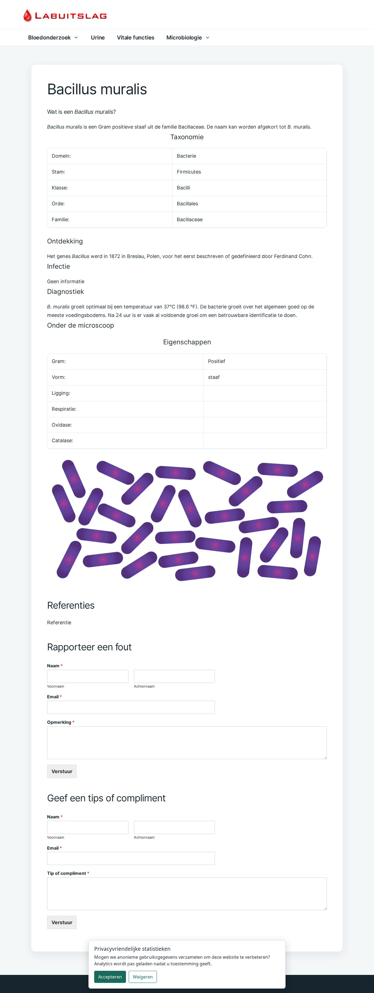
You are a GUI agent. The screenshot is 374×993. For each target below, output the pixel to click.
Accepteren (110, 977)
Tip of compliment (68, 873)
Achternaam (144, 686)
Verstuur (61, 771)
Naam (55, 665)
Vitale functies (135, 37)
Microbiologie (184, 37)
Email (54, 696)
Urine (98, 37)
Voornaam (55, 686)
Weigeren (143, 977)
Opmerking (60, 722)
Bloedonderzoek (49, 37)
